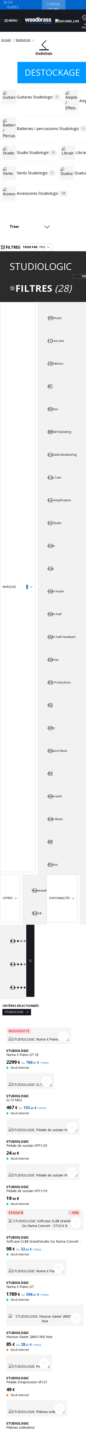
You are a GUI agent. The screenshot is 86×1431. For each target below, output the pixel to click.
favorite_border (63, 1030)
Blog (8, 2)
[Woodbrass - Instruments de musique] (41, 17)
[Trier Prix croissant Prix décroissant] (31, 220)
